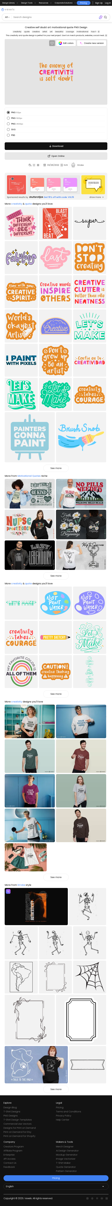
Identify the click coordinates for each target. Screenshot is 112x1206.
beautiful (59, 31)
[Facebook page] (92, 1198)
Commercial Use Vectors (18, 1124)
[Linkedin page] (106, 1198)
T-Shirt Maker (63, 1163)
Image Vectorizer (65, 1159)
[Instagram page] (87, 1198)
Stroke (21, 885)
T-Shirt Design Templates (18, 1119)
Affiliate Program (13, 1150)
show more (95, 197)
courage (70, 31)
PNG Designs (11, 1115)
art (51, 31)
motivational (82, 31)
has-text (95, 31)
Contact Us (10, 1163)
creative (36, 31)
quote (26, 31)
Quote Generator (66, 1167)
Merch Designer (65, 1146)
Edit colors (68, 43)
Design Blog (10, 1107)
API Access (9, 1159)
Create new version (94, 43)
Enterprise (9, 1154)
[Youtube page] (102, 1198)
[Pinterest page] (97, 1198)
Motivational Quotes (29, 476)
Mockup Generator (66, 1154)
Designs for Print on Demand (20, 1128)
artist (44, 31)
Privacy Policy (63, 1115)
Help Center (62, 1119)
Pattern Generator (66, 1171)
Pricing (59, 1107)
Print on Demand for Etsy (17, 1132)
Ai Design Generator (67, 1150)
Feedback (9, 1167)
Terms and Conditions (68, 1111)
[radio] (8, 112)
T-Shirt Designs (12, 1111)
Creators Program (14, 1146)
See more (56, 468)
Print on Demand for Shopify (19, 1136)
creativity (17, 31)
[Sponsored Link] (16, 185)
